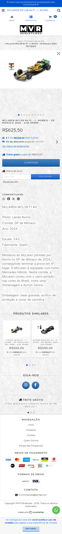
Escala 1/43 (39, 41)
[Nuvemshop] (31, 513)
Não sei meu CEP (10, 181)
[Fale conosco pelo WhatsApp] (56, 510)
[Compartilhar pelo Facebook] (8, 198)
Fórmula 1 (28, 41)
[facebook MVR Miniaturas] (35, 385)
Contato (31, 435)
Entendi (31, 529)
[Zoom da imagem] (58, 53)
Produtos (31, 430)
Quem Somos (31, 440)
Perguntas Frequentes (31, 445)
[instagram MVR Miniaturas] (26, 385)
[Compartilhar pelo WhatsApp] (3, 198)
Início (20, 41)
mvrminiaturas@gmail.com (33, 495)
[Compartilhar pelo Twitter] (13, 198)
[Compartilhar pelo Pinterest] (18, 198)
